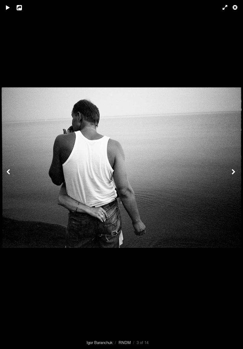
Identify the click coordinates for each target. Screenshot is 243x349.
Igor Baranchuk (100, 342)
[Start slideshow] (8, 7)
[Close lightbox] (235, 7)
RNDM (125, 342)
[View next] (234, 174)
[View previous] (9, 174)
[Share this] (23, 7)
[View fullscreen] (222, 7)
